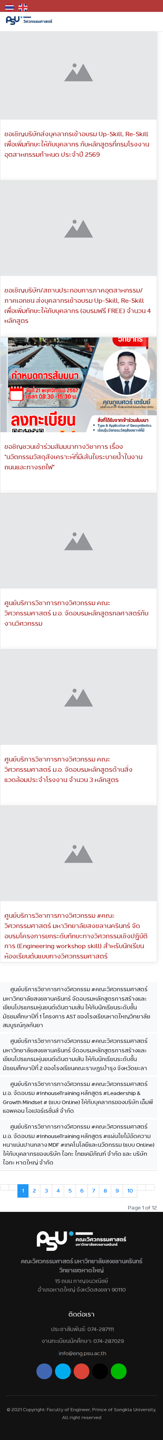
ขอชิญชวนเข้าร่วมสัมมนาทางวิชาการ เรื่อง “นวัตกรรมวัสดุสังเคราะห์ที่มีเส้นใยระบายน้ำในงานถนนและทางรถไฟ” (73, 457)
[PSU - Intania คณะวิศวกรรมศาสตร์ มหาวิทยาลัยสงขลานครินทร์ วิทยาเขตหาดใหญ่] (29, 20)
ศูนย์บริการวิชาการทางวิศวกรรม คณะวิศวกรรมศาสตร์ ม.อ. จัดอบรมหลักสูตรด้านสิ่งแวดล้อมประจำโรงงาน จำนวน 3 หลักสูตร (68, 769)
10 (130, 1190)
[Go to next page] (141, 1187)
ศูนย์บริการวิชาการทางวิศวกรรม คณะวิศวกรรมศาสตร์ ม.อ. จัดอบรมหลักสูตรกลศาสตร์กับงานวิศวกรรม (76, 613)
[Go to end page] (150, 1187)
